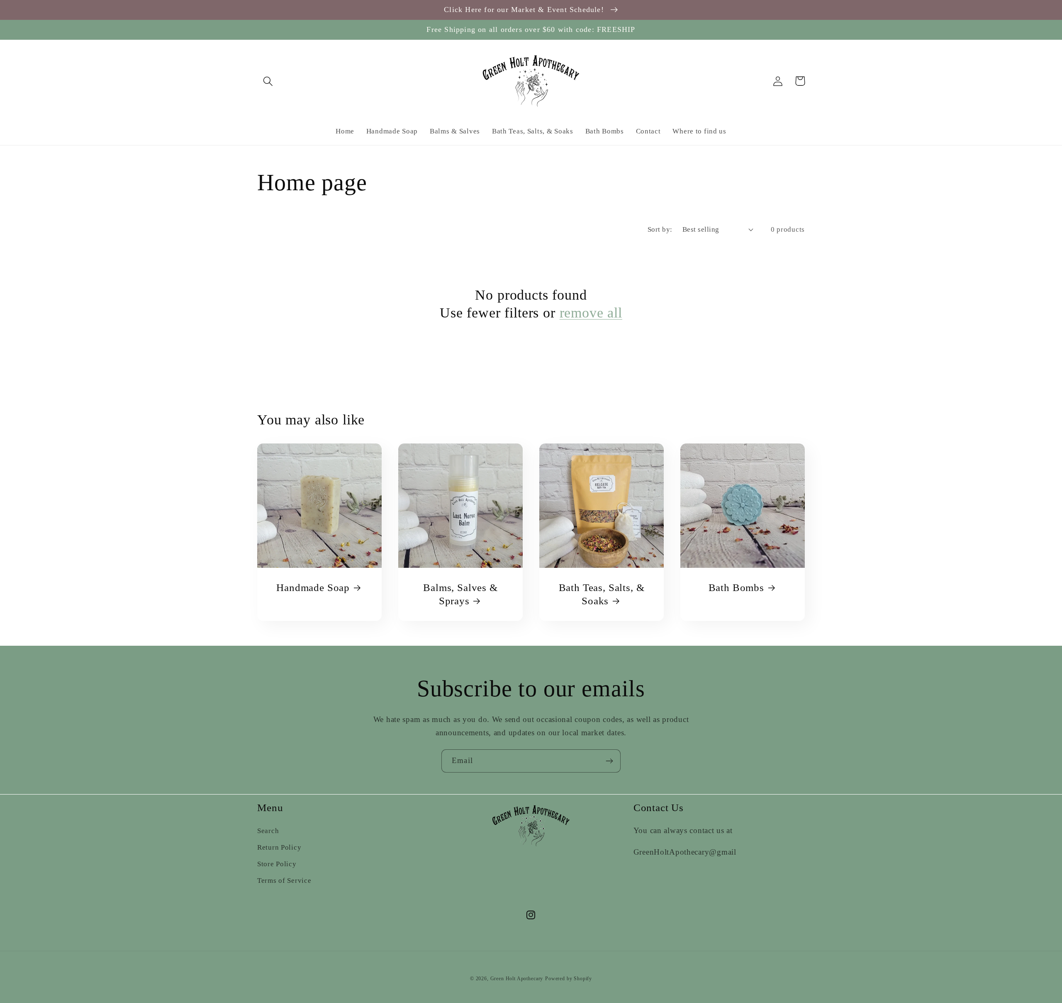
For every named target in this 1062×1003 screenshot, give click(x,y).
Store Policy (277, 864)
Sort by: (660, 229)
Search (268, 831)
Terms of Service (284, 880)
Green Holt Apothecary (516, 978)
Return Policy (279, 847)
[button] (268, 81)
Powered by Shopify (568, 978)
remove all (591, 312)
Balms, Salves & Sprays (460, 594)
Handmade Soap (313, 587)
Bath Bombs (736, 587)
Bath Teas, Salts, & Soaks (602, 594)
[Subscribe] (609, 761)
